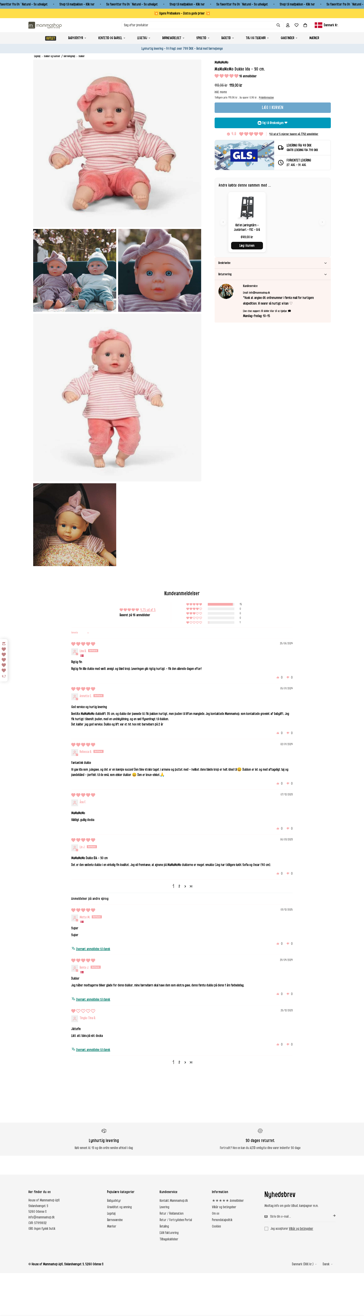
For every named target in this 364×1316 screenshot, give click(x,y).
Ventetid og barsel (110, 38)
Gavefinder (287, 38)
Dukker (82, 56)
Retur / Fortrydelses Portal (176, 1220)
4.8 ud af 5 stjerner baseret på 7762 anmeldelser (293, 134)
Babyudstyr (75, 38)
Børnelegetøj (69, 56)
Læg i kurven (246, 246)
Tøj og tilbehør (256, 38)
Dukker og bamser (52, 56)
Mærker (314, 38)
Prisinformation (266, 97)
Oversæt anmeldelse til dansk (93, 949)
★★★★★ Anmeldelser (228, 1201)
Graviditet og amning (119, 1207)
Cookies (216, 1226)
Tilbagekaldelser (169, 1239)
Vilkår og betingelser (224, 1207)
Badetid (226, 38)
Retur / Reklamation (172, 1213)
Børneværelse (115, 1220)
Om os (215, 1213)
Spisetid (201, 38)
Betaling (164, 1226)
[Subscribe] (331, 1215)
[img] (83, 644)
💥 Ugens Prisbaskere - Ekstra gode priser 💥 (182, 13)
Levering (164, 1207)
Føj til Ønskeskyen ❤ (275, 123)
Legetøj (142, 38)
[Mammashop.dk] (45, 25)
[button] (305, 25)
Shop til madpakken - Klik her (77, 4)
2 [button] (179, 886)
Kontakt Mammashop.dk (174, 1201)
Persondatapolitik (222, 1220)
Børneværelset (171, 38)
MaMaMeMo (221, 62)
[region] (273, 222)
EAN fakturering (169, 1233)
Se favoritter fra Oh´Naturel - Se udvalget (132, 4)
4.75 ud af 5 (148, 610)
